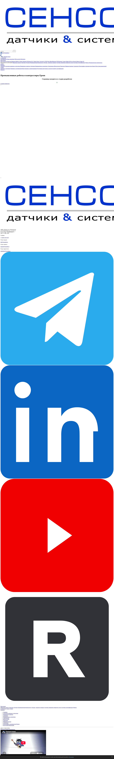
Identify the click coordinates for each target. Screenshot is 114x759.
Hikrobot (13, 61)
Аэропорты (76, 66)
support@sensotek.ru (5, 246)
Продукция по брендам (6, 61)
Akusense (24, 61)
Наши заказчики (10, 59)
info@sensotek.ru (5, 52)
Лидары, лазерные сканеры (50, 62)
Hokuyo (78, 61)
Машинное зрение (17, 62)
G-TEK (45, 61)
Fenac (38, 61)
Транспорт (62, 66)
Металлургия (57, 66)
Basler (67, 61)
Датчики (28, 62)
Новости (2, 69)
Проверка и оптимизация (16, 68)
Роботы (87, 62)
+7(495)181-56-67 (6, 56)
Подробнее (71, 757)
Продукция (3, 60)
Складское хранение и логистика (12, 66)
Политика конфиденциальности (8, 729)
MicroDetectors (53, 61)
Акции (2, 63)
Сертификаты (4, 59)
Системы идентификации (79, 62)
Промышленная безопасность (36, 62)
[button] (57, 85)
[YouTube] (57, 591)
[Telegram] (57, 364)
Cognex (64, 61)
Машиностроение (69, 66)
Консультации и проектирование (29, 68)
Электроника (51, 66)
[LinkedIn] (57, 478)
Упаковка (3, 66)
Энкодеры (23, 62)
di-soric (74, 61)
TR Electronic (59, 61)
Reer (48, 61)
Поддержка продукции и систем (44, 68)
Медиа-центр (18, 59)
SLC (32, 61)
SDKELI (17, 61)
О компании (3, 57)
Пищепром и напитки (25, 66)
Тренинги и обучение (5, 68)
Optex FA (82, 61)
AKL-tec (71, 61)
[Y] (14, 51)
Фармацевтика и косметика (41, 66)
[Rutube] (57, 705)
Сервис (2, 67)
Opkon (35, 61)
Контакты (23, 59)
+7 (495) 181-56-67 (5, 237)
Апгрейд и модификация (57, 68)
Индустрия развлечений (101, 66)
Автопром (32, 66)
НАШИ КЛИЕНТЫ (5, 83)
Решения (2, 65)
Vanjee (20, 61)
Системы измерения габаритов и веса (64, 62)
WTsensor (29, 61)
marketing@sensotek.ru (5, 251)
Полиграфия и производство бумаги (87, 66)
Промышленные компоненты (95, 62)
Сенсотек (41, 61)
